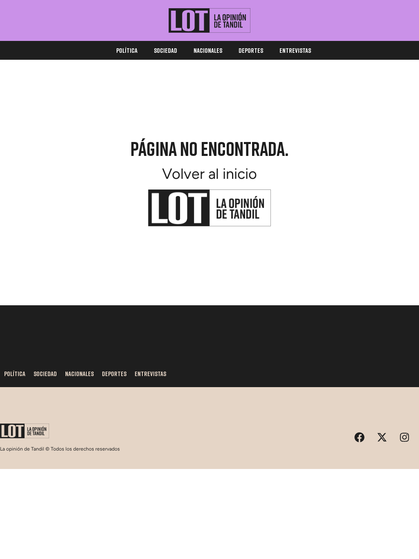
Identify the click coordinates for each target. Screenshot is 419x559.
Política (126, 50)
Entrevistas (295, 50)
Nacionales (208, 50)
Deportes (251, 50)
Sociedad (165, 50)
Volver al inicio (209, 174)
